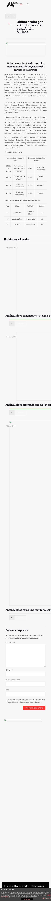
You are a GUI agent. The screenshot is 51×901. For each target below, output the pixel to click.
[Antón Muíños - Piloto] (12, 4)
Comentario (10, 642)
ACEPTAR (27, 899)
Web (7, 690)
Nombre (9, 670)
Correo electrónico (13, 680)
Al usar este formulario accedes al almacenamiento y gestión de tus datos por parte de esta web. (26, 701)
